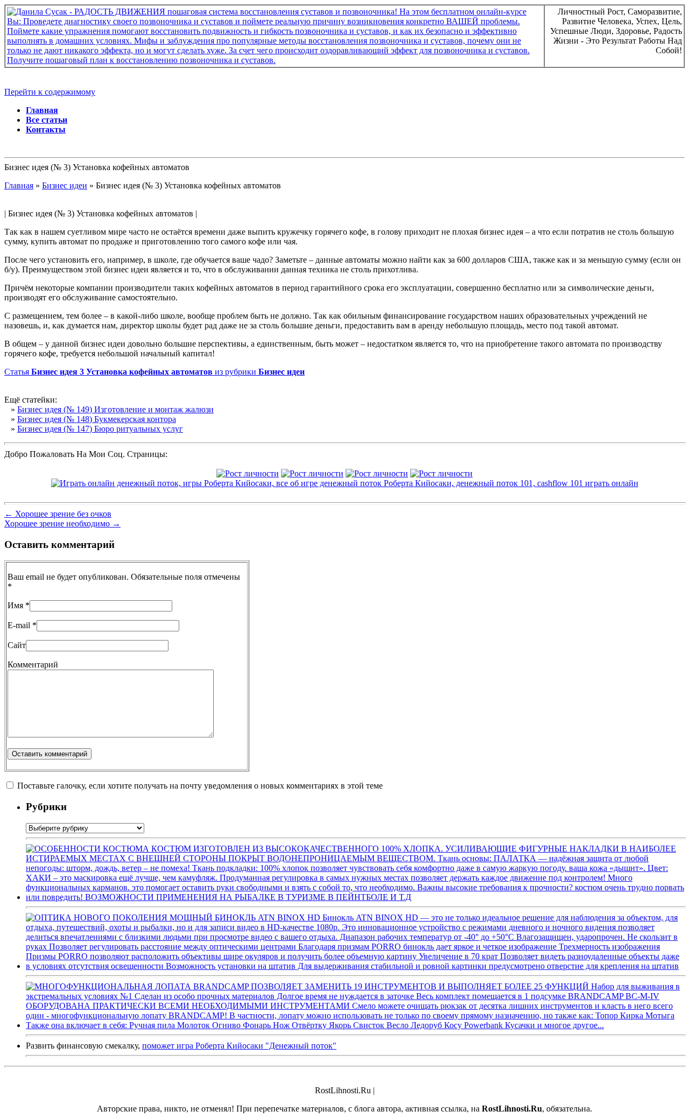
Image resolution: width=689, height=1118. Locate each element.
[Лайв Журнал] (377, 473)
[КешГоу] (344, 483)
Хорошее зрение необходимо (62, 523)
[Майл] (312, 473)
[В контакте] (247, 473)
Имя (15, 605)
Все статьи (46, 119)
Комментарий (33, 664)
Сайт (17, 645)
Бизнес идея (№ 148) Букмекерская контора (96, 419)
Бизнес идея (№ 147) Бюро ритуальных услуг (100, 428)
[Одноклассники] (441, 473)
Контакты (46, 129)
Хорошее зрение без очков (57, 513)
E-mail (19, 625)
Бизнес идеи (64, 185)
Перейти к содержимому (49, 91)
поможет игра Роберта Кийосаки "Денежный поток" (239, 1045)
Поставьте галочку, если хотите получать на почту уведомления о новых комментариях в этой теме (200, 785)
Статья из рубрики (154, 371)
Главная (42, 110)
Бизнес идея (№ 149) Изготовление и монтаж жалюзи (115, 409)
